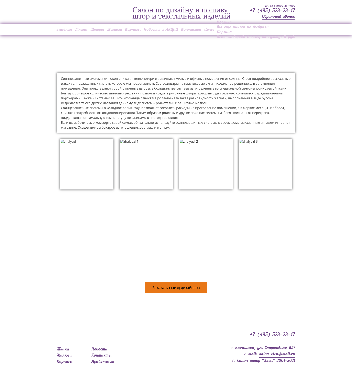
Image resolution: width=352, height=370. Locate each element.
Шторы (97, 29)
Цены (209, 29)
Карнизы (133, 29)
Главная (64, 29)
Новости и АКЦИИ (161, 29)
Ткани (81, 29)
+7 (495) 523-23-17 (272, 11)
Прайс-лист (102, 361)
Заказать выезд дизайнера (176, 287)
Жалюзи (114, 29)
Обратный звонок (278, 16)
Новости (99, 349)
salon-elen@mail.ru (277, 353)
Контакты (191, 29)
